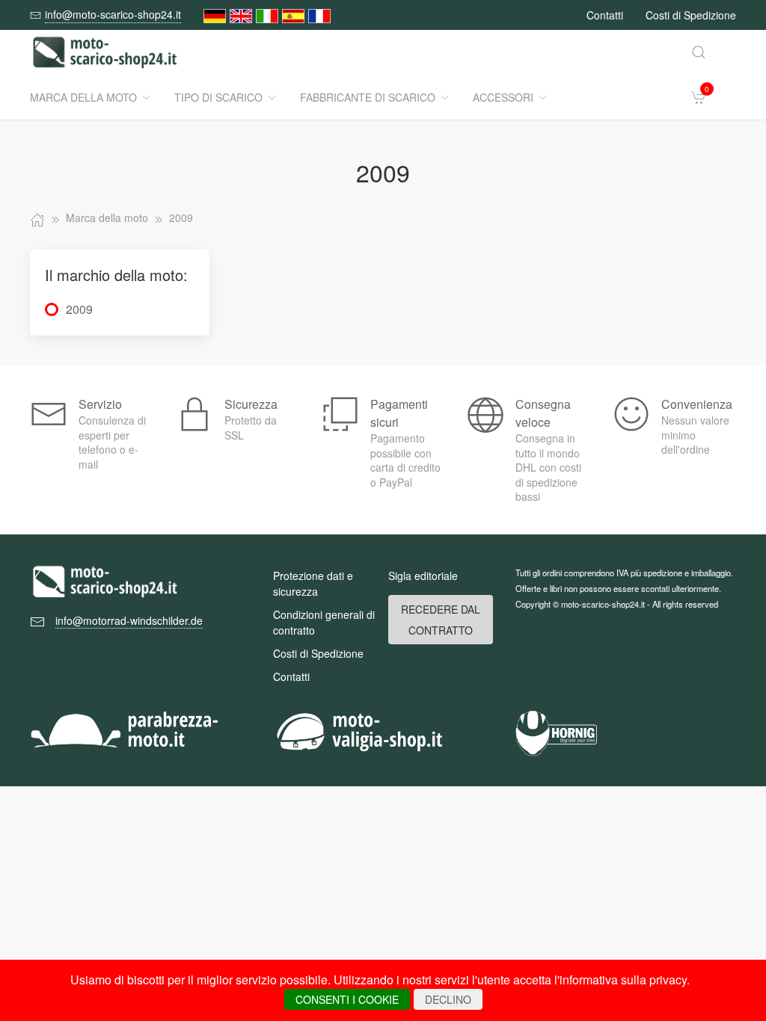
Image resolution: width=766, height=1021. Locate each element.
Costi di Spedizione (691, 14)
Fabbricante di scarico (367, 97)
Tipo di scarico (218, 97)
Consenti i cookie (347, 999)
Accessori (503, 97)
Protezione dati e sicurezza (313, 583)
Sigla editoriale (423, 575)
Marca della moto (83, 97)
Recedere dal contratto (440, 620)
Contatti (604, 14)
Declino (448, 999)
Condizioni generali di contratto (324, 622)
